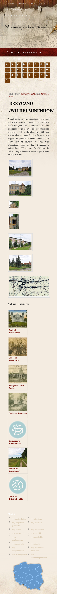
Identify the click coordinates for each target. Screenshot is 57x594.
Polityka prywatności (21, 15)
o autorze (38, 3)
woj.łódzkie (16, 529)
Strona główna (16, 3)
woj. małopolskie (37, 529)
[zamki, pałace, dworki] (28, 24)
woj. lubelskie (36, 519)
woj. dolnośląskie (19, 519)
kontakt (37, 9)
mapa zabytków (16, 9)
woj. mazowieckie (19, 533)
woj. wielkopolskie (19, 554)
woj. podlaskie (37, 537)
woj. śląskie (35, 544)
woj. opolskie (36, 533)
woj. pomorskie (18, 544)
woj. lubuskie (36, 522)
